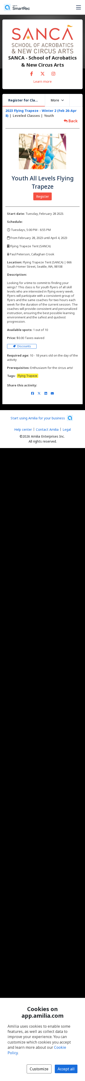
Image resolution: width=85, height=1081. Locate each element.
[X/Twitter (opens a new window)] (42, 73)
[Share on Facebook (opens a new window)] (32, 393)
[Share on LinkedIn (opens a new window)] (45, 393)
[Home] (17, 7)
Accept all (66, 1069)
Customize (39, 1069)
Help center (23, 429)
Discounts (24, 346)
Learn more (42, 81)
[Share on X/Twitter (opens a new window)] (39, 393)
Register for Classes (25, 100)
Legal (67, 429)
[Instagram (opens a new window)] (53, 73)
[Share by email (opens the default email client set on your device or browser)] (52, 393)
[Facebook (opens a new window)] (32, 73)
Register (42, 196)
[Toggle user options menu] (78, 7)
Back (73, 121)
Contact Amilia (47, 429)
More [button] (55, 100)
